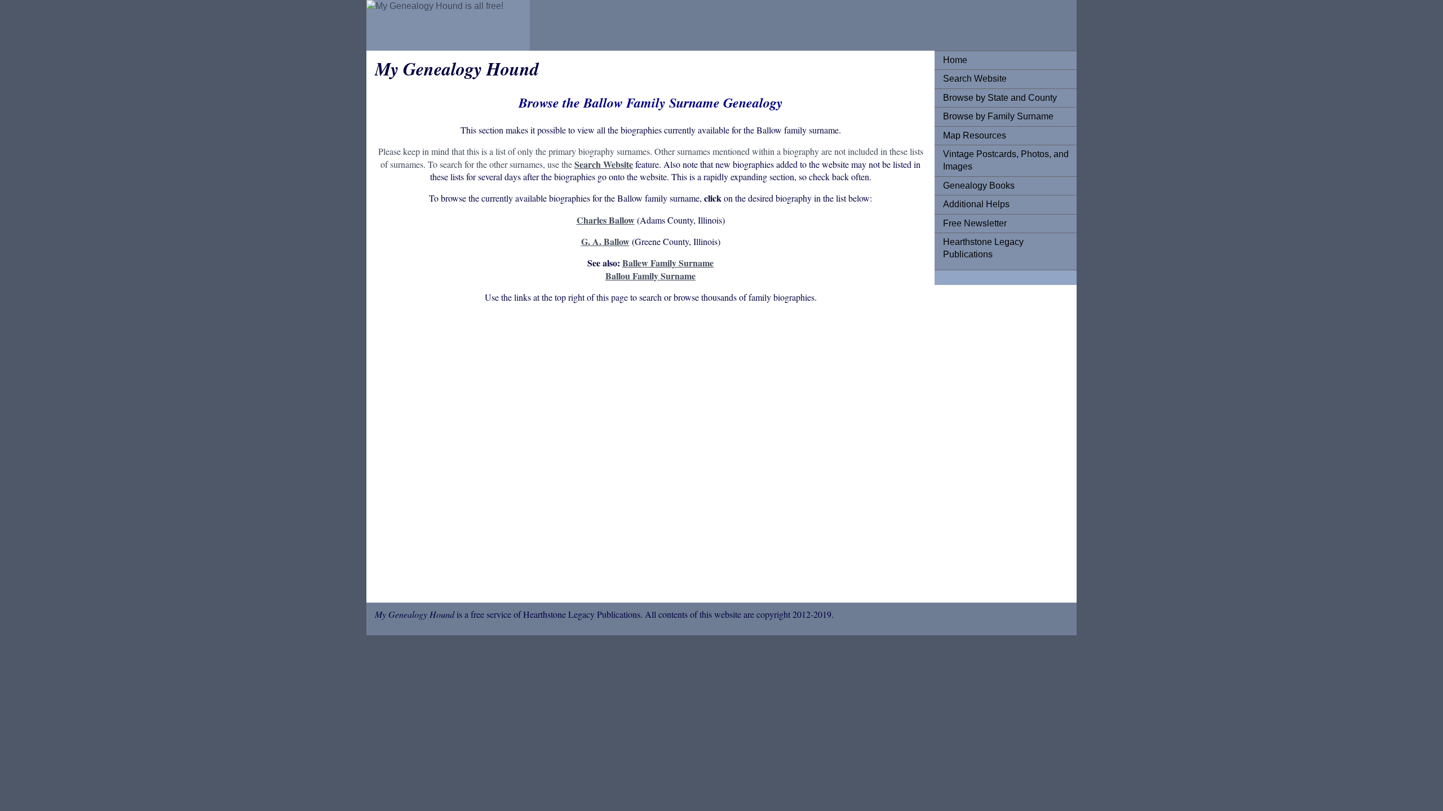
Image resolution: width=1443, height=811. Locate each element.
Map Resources (974, 135)
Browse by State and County (1000, 98)
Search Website (975, 78)
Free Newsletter (975, 223)
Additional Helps (976, 204)
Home (955, 60)
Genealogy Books (979, 185)
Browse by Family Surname (998, 116)
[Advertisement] (650, 455)
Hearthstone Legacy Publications (983, 248)
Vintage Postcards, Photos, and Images (1006, 160)
